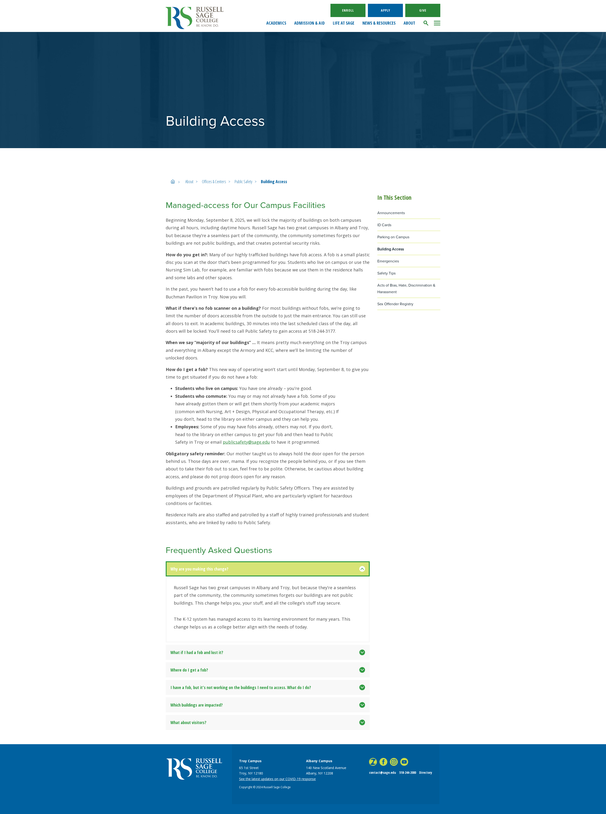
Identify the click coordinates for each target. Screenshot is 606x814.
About (189, 181)
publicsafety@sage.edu (246, 442)
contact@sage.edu (382, 772)
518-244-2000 (407, 772)
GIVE (422, 10)
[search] (426, 23)
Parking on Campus (393, 237)
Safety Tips (386, 273)
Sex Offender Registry (395, 304)
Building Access (274, 181)
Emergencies (388, 261)
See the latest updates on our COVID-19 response (277, 779)
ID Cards (384, 225)
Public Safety (243, 181)
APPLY (385, 10)
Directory (425, 772)
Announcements (391, 213)
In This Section (394, 197)
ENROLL (348, 10)
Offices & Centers (214, 181)
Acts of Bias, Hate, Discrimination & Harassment (406, 289)
